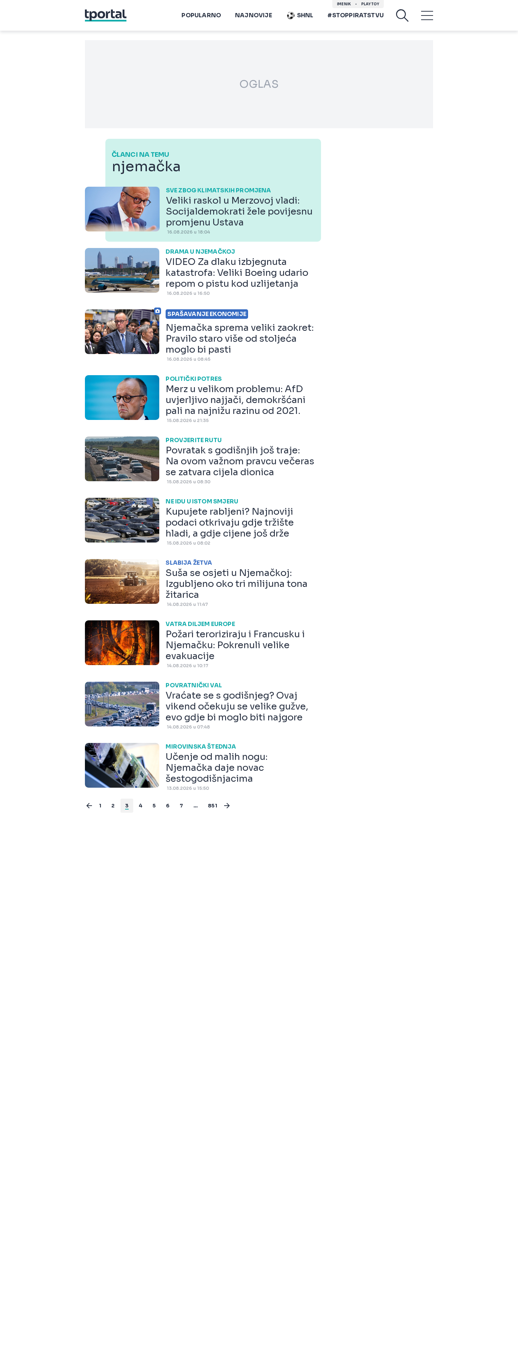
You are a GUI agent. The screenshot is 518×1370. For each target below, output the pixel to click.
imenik (344, 4)
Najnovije (253, 15)
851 (212, 805)
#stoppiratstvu (355, 15)
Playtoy (370, 4)
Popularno (201, 15)
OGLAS (259, 84)
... (195, 805)
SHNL (305, 15)
